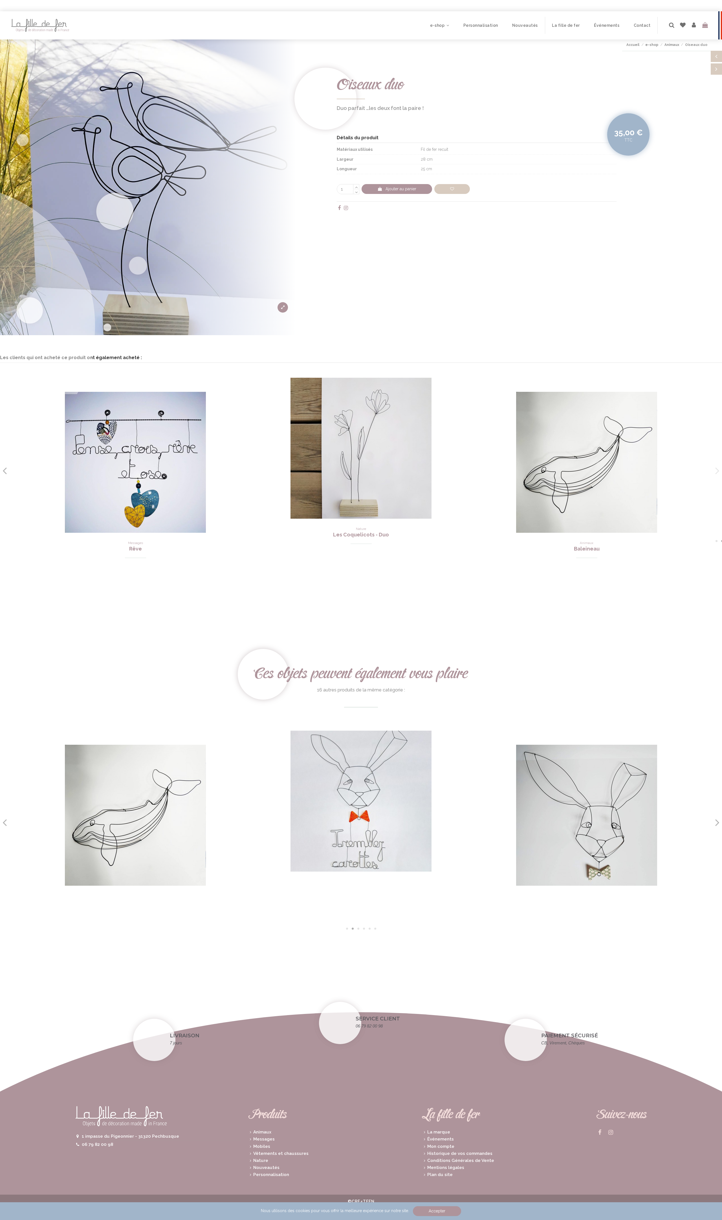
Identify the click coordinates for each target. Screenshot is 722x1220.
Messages (264, 1139)
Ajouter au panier (401, 189)
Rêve (135, 549)
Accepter (437, 1211)
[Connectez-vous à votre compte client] (694, 25)
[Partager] (340, 208)
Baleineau (587, 549)
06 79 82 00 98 (97, 1144)
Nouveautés (266, 1167)
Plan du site (440, 1174)
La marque (438, 1132)
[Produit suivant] (716, 69)
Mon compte (440, 1146)
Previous (5, 470)
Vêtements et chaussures (281, 1153)
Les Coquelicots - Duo (361, 535)
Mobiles (261, 1146)
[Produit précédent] (716, 56)
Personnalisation (271, 1174)
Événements (440, 1139)
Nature (260, 1160)
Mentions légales (445, 1167)
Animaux (262, 1132)
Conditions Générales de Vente (460, 1160)
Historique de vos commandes (459, 1153)
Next (717, 470)
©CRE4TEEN (361, 1201)
